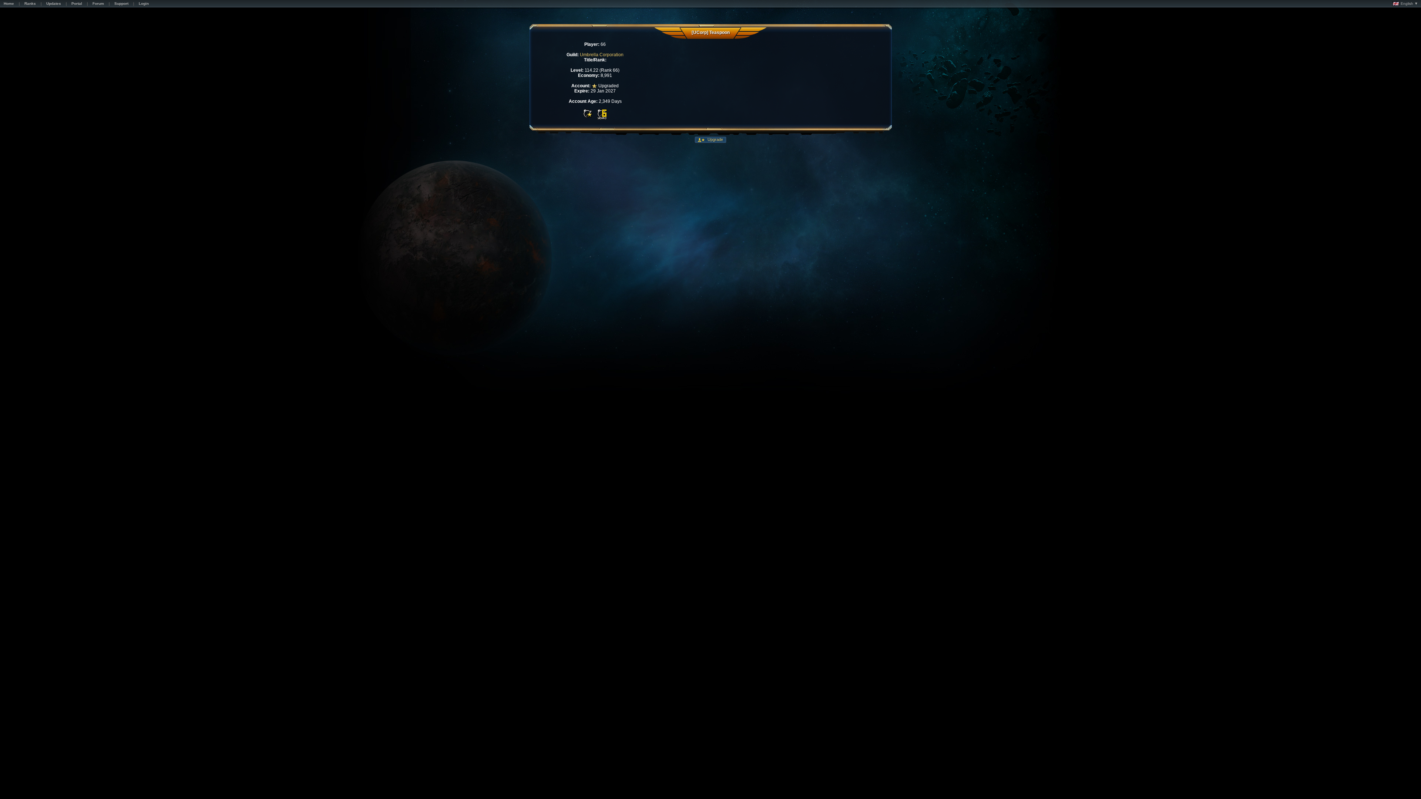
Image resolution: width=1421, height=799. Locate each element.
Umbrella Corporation (602, 54)
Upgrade (714, 139)
